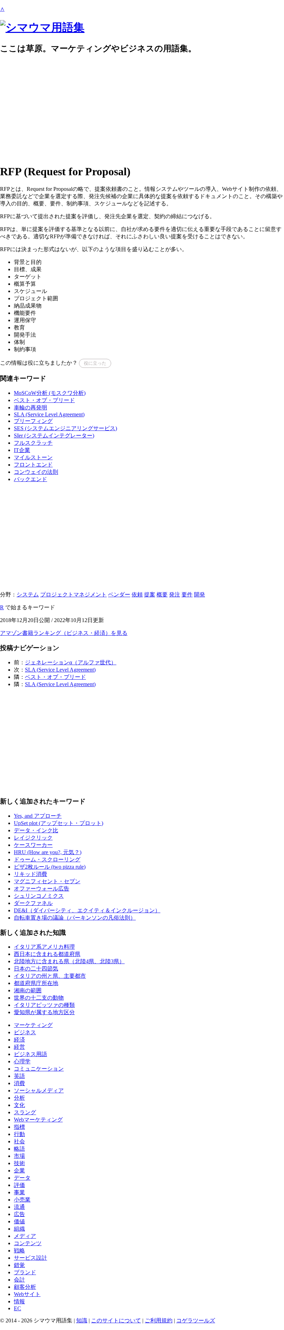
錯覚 (19, 1265)
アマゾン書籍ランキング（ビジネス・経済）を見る (63, 633)
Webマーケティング (38, 1120)
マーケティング (33, 1025)
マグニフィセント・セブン (47, 881)
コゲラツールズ (195, 1320)
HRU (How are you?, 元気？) (47, 852)
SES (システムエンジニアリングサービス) (65, 428)
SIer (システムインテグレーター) (54, 435)
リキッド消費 (30, 874)
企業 (19, 1170)
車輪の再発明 (30, 407)
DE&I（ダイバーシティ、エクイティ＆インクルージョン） (87, 910)
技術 (19, 1163)
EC (17, 1308)
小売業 (22, 1200)
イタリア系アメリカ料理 (44, 947)
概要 (162, 594)
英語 (19, 1076)
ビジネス (25, 1032)
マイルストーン (33, 457)
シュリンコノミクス (39, 896)
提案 (149, 594)
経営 (19, 1047)
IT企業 (22, 450)
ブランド (25, 1272)
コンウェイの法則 (36, 472)
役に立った (95, 363)
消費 (19, 1083)
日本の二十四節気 (36, 969)
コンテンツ (28, 1243)
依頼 (137, 594)
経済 (19, 1040)
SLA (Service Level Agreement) (49, 414)
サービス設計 (30, 1258)
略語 (19, 1149)
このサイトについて (116, 1320)
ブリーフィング (33, 421)
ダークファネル (33, 903)
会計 (19, 1280)
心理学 (22, 1061)
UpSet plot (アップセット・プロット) (58, 823)
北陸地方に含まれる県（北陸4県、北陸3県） (69, 961)
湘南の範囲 (28, 990)
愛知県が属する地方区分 (44, 1012)
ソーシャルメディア (39, 1090)
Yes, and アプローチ (38, 816)
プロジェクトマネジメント (73, 594)
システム (28, 594)
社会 (19, 1141)
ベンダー (119, 594)
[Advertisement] (142, 109)
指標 (19, 1127)
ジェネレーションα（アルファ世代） (70, 662)
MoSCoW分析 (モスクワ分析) (50, 393)
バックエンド (30, 479)
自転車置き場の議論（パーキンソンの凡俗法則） (75, 918)
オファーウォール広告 (41, 889)
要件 (187, 594)
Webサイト (27, 1294)
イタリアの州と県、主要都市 (50, 976)
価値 (19, 1221)
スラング (25, 1112)
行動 (19, 1134)
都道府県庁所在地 (36, 983)
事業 (19, 1192)
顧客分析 (25, 1287)
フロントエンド (33, 465)
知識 (81, 1320)
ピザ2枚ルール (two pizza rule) (50, 867)
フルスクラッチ (33, 443)
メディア (25, 1236)
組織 (19, 1229)
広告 (19, 1214)
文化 (19, 1105)
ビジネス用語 (30, 1054)
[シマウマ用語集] (42, 27)
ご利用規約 (158, 1320)
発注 (174, 594)
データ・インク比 (36, 830)
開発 (199, 594)
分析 (19, 1098)
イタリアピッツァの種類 (44, 1005)
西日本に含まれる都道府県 (47, 954)
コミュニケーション (39, 1069)
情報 (19, 1301)
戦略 (19, 1250)
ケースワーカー (33, 845)
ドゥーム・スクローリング (47, 859)
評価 (19, 1185)
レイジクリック (33, 838)
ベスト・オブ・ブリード (44, 400)
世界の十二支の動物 (39, 998)
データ (22, 1178)
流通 (19, 1207)
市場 (19, 1156)
